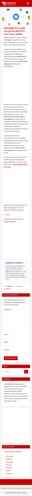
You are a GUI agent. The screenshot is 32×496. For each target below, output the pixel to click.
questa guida (12, 208)
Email (6, 342)
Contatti (10, 488)
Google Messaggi (10, 221)
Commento (8, 309)
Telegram (7, 64)
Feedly (8, 471)
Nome (6, 334)
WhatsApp (9, 456)
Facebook (9, 459)
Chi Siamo (3, 488)
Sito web (6, 350)
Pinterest (9, 468)
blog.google (8, 214)
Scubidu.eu (9, 286)
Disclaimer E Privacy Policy (23, 488)
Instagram (9, 462)
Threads (8, 465)
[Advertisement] (16, 85)
